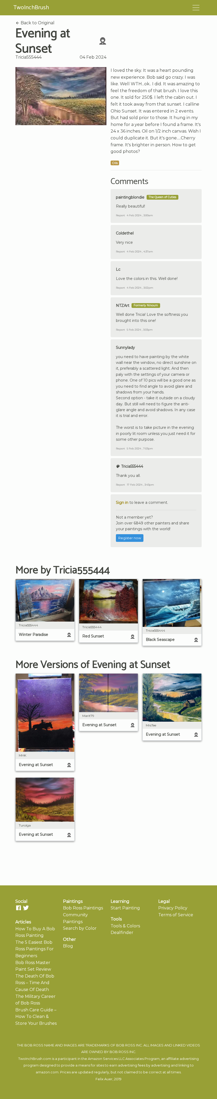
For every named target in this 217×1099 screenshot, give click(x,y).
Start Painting (125, 907)
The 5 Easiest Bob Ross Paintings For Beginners (34, 949)
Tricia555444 (28, 57)
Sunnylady (125, 347)
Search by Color (80, 928)
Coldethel (125, 233)
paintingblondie (130, 197)
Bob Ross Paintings (83, 907)
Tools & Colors (125, 925)
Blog (68, 945)
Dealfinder (122, 932)
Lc (118, 269)
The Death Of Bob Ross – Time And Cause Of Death (34, 983)
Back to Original (37, 22)
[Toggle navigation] (196, 7)
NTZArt (122, 305)
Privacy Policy (172, 907)
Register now (129, 538)
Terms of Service (175, 914)
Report (120, 215)
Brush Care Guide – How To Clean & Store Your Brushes (36, 1016)
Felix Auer (104, 1079)
